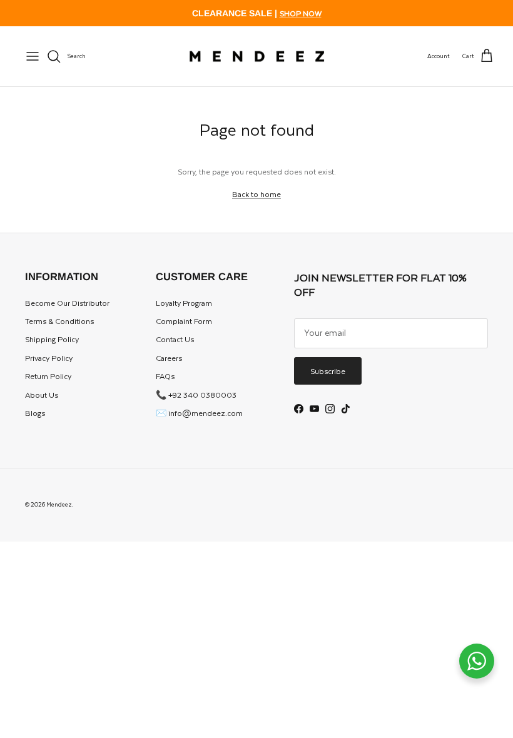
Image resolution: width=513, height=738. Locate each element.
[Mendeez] (256, 56)
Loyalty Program (184, 302)
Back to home (256, 194)
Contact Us (175, 339)
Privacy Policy (49, 357)
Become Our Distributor (67, 302)
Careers (169, 357)
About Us (41, 394)
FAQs (165, 376)
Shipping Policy (52, 339)
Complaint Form (184, 321)
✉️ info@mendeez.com (199, 413)
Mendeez (59, 504)
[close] (32, 56)
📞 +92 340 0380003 (196, 394)
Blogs (35, 413)
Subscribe (327, 371)
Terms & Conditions (59, 321)
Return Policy (48, 376)
